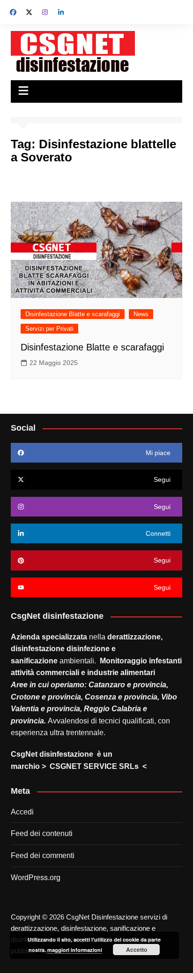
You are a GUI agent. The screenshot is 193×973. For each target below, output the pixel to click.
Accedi (22, 812)
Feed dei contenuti (42, 833)
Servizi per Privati (49, 328)
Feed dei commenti (42, 855)
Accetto (136, 949)
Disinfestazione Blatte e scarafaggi (72, 314)
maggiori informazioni (74, 949)
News (141, 314)
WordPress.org (35, 878)
